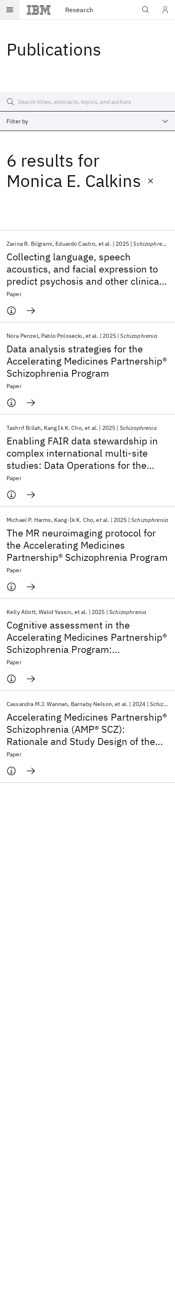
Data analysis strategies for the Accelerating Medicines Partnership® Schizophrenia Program (87, 361)
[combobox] (87, 121)
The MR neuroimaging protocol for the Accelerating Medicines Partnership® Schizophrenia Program (87, 545)
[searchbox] (87, 102)
